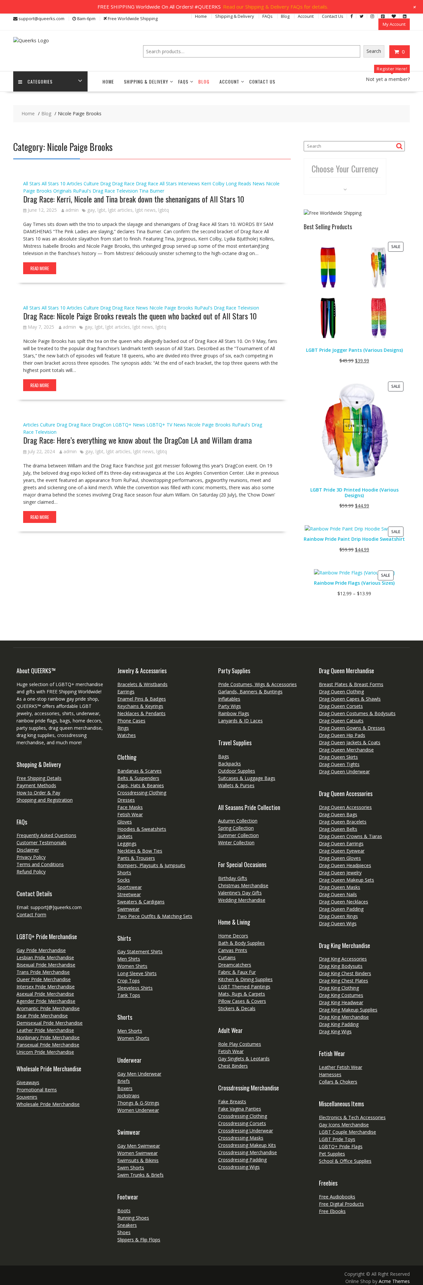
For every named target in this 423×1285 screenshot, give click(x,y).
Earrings (126, 691)
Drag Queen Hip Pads (342, 735)
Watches (126, 735)
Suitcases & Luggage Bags (246, 778)
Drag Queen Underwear (344, 771)
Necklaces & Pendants (141, 713)
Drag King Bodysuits (341, 966)
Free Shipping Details (39, 778)
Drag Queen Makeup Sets (346, 880)
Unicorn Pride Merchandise (45, 1052)
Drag (105, 183)
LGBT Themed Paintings (244, 986)
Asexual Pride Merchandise (45, 994)
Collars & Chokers (338, 1082)
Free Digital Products (341, 1204)
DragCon (101, 425)
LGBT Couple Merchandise (347, 1132)
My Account (394, 24)
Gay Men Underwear (139, 1074)
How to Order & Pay (38, 792)
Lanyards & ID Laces (240, 720)
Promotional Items (37, 1089)
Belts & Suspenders (138, 778)
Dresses (126, 800)
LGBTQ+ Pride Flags (341, 1146)
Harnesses (330, 1074)
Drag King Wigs (335, 1031)
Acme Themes (394, 1281)
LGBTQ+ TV (159, 425)
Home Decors (233, 936)
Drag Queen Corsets (341, 706)
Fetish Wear (130, 814)
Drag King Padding (339, 1024)
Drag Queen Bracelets (342, 822)
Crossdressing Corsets (242, 1123)
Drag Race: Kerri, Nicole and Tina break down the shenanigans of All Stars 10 (133, 199)
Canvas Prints (232, 950)
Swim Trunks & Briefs (140, 1175)
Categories (40, 81)
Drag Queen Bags (338, 814)
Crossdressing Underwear (245, 1130)
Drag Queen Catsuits (341, 720)
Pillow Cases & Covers (242, 1001)
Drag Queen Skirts (338, 757)
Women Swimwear (137, 1153)
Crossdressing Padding (242, 1159)
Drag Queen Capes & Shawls (350, 699)
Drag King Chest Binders (345, 973)
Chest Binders (233, 1066)
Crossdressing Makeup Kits (247, 1145)
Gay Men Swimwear (138, 1146)
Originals (62, 191)
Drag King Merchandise (344, 1017)
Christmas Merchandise (243, 885)
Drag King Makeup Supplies (348, 1010)
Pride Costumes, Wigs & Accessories (257, 684)
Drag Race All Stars (156, 183)
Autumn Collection (237, 821)
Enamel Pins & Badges (141, 699)
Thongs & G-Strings (138, 1103)
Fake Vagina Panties (239, 1109)
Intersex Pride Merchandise (46, 986)
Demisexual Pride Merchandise (50, 1023)
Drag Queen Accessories (345, 807)
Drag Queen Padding (341, 909)
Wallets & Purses (236, 785)
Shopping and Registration (45, 800)
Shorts (124, 872)
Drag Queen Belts (338, 829)
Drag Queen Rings (338, 916)
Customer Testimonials (41, 842)
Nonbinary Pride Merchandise (48, 1037)
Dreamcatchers (234, 965)
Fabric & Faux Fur (237, 972)
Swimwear (128, 909)
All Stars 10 (53, 183)
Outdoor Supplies (236, 771)
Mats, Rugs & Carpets (241, 994)
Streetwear (129, 894)
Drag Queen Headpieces (345, 865)
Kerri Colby (212, 183)
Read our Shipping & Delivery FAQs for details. (275, 6)
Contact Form (31, 914)
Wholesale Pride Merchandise (48, 1104)
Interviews (189, 183)
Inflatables (229, 699)
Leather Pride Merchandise (45, 1030)
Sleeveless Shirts (135, 988)
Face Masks (130, 807)
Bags (223, 756)
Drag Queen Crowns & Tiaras (350, 836)
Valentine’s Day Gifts (240, 893)
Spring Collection (236, 828)
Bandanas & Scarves (139, 771)
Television (127, 191)
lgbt (101, 210)
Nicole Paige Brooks (171, 308)
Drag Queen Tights (339, 764)
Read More (39, 268)
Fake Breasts (232, 1101)
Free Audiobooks (337, 1196)
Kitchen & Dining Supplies (245, 979)
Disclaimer (28, 850)
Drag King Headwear (341, 1002)
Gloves (124, 822)
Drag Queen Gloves (340, 858)
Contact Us (332, 16)
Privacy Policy (31, 857)
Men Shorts (129, 1031)
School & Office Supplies (345, 1161)
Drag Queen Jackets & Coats (349, 742)
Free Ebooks (332, 1211)
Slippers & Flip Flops (138, 1239)
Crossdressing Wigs (239, 1167)
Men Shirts (128, 959)
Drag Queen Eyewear (342, 851)
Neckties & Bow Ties (139, 851)
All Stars (31, 183)
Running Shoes (133, 1218)
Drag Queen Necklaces (343, 902)
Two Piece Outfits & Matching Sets (154, 916)
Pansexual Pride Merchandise (48, 1045)
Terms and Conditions (40, 864)
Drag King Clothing (339, 988)
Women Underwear (138, 1110)
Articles (74, 183)
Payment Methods (36, 785)
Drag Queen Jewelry (340, 872)
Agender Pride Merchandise (46, 1001)
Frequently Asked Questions (46, 835)
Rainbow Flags (233, 713)
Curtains (227, 957)
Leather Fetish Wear (340, 1067)
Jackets (125, 836)
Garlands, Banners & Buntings (250, 691)
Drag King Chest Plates (343, 980)
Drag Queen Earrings (341, 843)
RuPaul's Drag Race (94, 191)
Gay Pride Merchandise (41, 950)
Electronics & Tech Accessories (352, 1117)
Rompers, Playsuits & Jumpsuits (151, 865)
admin (72, 210)
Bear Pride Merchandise (42, 1015)
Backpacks (229, 763)
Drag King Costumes (341, 995)
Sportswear (129, 887)
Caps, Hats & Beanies (140, 785)
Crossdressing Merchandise (247, 1152)
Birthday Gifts (232, 878)
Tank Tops (128, 995)
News (258, 183)
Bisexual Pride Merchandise (46, 965)
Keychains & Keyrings (140, 706)
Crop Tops (128, 980)
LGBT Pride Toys (337, 1139)
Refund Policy (31, 871)
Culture (91, 183)
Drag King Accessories (343, 959)
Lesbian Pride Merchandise (45, 957)
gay (91, 210)
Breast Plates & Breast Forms (351, 684)
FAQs (267, 16)
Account (306, 16)
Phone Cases (131, 720)
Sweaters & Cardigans (141, 902)
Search (373, 51)
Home (201, 16)
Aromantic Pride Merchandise (48, 1008)
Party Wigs (229, 706)
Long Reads (238, 183)
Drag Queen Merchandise (346, 750)
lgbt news (145, 210)
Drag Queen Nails (338, 894)
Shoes (124, 1232)
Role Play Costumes (239, 1044)
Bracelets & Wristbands (142, 684)
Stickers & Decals (236, 1008)
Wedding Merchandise (241, 900)
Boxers (125, 1088)
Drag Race (123, 183)
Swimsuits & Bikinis (138, 1160)
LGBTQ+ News (129, 425)
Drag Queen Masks (339, 887)
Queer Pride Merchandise (44, 979)
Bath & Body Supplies (241, 943)
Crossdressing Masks (240, 1138)
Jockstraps (128, 1095)
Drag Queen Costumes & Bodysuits (357, 713)
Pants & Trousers (136, 858)
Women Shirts (132, 966)
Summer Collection (238, 835)
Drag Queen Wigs (338, 923)
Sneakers (127, 1225)
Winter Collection (236, 842)
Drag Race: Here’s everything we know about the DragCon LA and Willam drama (137, 440)
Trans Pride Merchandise (43, 972)
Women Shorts (133, 1038)
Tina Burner (151, 191)
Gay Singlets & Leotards (244, 1058)
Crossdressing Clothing (141, 792)
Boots (124, 1210)
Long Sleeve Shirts (137, 973)
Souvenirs (27, 1097)
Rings (123, 728)
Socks (123, 880)
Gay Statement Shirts (140, 951)
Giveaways (28, 1082)
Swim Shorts (130, 1167)
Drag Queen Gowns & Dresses (352, 728)
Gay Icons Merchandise (344, 1124)
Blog (285, 16)
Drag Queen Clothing (341, 691)
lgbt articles (120, 210)
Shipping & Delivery (234, 16)
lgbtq (163, 210)
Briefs (123, 1081)
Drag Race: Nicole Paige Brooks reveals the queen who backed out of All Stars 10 (140, 316)
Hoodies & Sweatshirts (141, 829)
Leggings (126, 843)
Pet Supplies (332, 1154)
